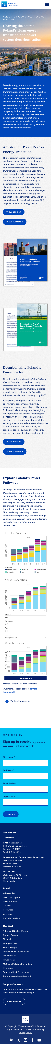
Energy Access (10, 943)
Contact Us (8, 837)
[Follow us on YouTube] (39, 1040)
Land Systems (9, 955)
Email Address (10, 783)
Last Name (8, 770)
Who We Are (9, 893)
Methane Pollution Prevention (17, 964)
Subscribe (7, 913)
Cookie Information (33, 1029)
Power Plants (9, 959)
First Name (9, 757)
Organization (9, 796)
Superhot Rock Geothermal (16, 972)
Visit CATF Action (11, 918)
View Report (13, 212)
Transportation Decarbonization (18, 976)
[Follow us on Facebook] (32, 1040)
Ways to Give (14, 1001)
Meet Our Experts (11, 897)
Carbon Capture (11, 935)
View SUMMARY (14, 451)
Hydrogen (8, 968)
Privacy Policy (25, 1032)
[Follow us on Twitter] (19, 1040)
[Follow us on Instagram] (25, 1040)
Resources (8, 909)
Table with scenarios (20, 701)
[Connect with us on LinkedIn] (12, 1040)
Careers (7, 905)
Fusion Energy (10, 947)
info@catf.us (15, 852)
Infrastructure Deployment (16, 951)
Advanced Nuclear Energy (15, 931)
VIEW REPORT (13, 442)
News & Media (10, 901)
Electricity (8, 939)
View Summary (14, 222)
